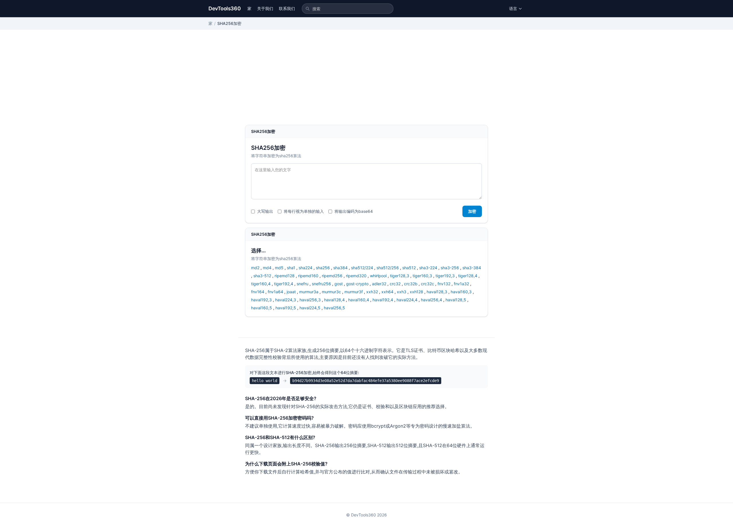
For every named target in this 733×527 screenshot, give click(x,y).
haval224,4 (407, 299)
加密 (472, 211)
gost (338, 283)
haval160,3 (461, 291)
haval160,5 (261, 307)
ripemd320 (356, 275)
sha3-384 (471, 267)
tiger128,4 (467, 275)
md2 (255, 267)
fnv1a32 (461, 283)
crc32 (395, 283)
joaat (291, 291)
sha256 (323, 267)
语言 (513, 8)
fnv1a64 (275, 291)
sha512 (409, 267)
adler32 (379, 283)
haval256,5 (334, 307)
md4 (267, 267)
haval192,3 (261, 299)
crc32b (410, 283)
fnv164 (257, 291)
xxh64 (387, 291)
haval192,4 (383, 299)
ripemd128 (285, 275)
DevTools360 (224, 8)
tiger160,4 (261, 283)
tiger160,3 (422, 275)
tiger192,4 (283, 283)
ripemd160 (308, 275)
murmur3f (353, 291)
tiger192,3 (445, 275)
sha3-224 (428, 267)
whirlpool (378, 275)
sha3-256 (450, 267)
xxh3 (401, 291)
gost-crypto (357, 283)
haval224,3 (285, 299)
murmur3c (331, 291)
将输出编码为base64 (353, 211)
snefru (302, 283)
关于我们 (265, 8)
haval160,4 (358, 299)
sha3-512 (262, 275)
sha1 (291, 267)
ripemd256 (332, 275)
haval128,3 (437, 291)
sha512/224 (362, 267)
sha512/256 (388, 267)
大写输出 (265, 211)
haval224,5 (309, 307)
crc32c (427, 283)
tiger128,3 (399, 275)
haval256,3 (310, 299)
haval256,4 (431, 299)
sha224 (305, 267)
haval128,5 (456, 299)
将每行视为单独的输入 (304, 211)
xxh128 (416, 291)
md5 (279, 267)
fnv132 (444, 283)
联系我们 (287, 8)
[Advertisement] (366, 82)
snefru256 (321, 283)
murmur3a (308, 291)
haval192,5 (285, 307)
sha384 (340, 267)
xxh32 (372, 291)
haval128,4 (334, 299)
